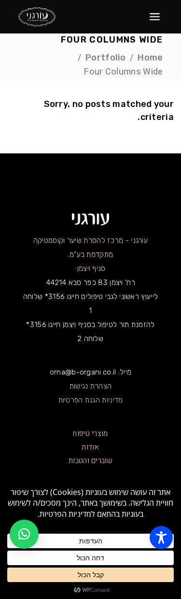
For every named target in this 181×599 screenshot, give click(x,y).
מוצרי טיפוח (90, 433)
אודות (90, 447)
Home (150, 57)
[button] (24, 534)
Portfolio (105, 57)
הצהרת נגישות (91, 386)
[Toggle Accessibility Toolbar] (161, 537)
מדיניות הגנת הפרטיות (90, 400)
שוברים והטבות (90, 460)
